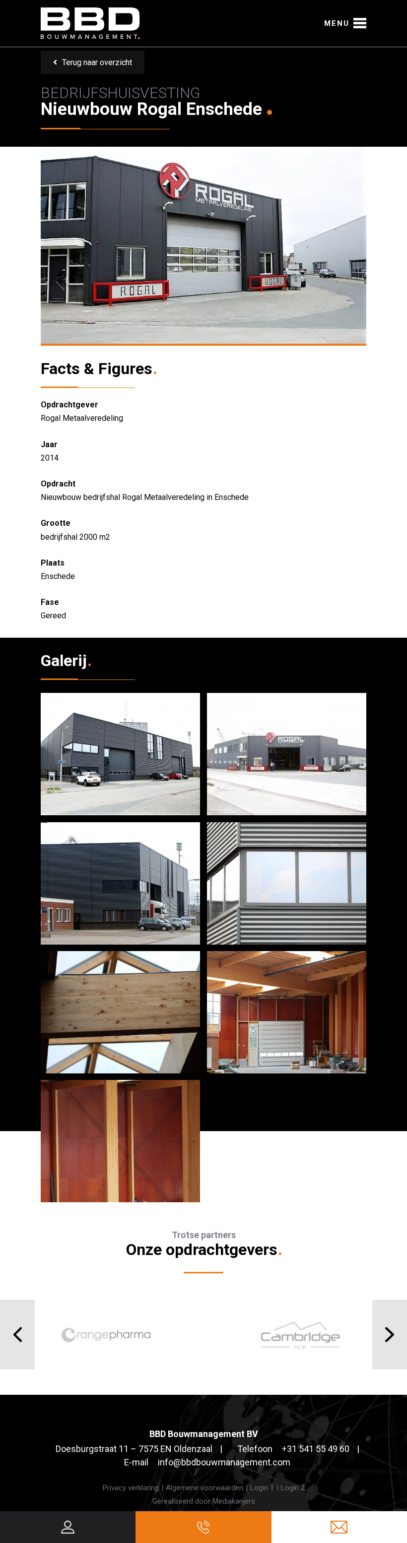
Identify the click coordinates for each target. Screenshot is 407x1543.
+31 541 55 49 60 (315, 1449)
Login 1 (262, 1487)
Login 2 (293, 1487)
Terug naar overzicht (97, 62)
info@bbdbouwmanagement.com (224, 1462)
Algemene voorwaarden (204, 1487)
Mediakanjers (233, 1501)
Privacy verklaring (131, 1487)
